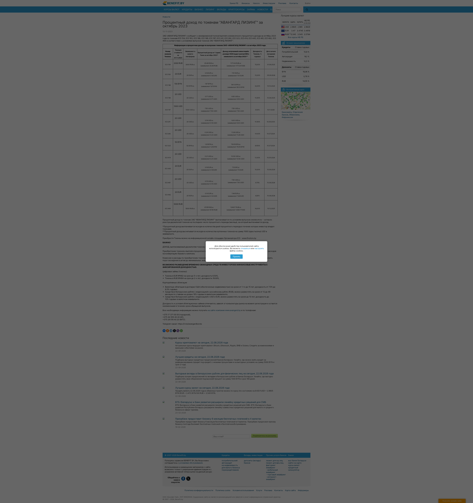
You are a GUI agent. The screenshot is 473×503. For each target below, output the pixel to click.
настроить (259, 248)
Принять (236, 256)
